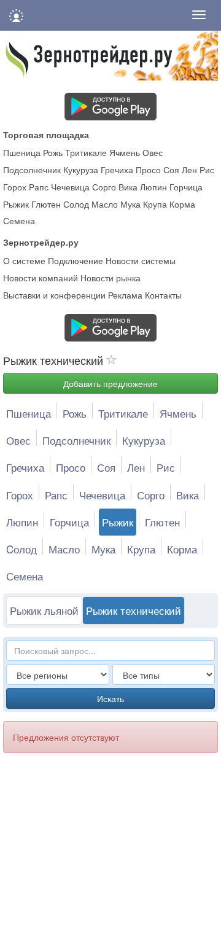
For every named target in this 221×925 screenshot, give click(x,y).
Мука (130, 204)
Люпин (153, 187)
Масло (104, 204)
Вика (128, 187)
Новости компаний (40, 277)
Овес (152, 152)
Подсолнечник (32, 169)
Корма (182, 204)
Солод (76, 204)
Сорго (104, 187)
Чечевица (70, 187)
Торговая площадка (46, 134)
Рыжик (16, 204)
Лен (189, 169)
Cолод (21, 548)
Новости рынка (110, 277)
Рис (207, 169)
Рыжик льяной (44, 610)
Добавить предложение (110, 383)
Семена (19, 220)
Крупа (155, 204)
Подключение (75, 260)
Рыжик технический (133, 610)
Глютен (46, 204)
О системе (24, 260)
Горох (14, 187)
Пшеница (22, 152)
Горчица (186, 187)
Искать (110, 698)
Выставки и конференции (54, 295)
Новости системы (141, 260)
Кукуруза (80, 169)
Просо (148, 169)
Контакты (163, 295)
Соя (171, 169)
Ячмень (124, 152)
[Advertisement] (103, 846)
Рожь (53, 152)
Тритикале (86, 152)
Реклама (125, 295)
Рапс (38, 187)
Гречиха (117, 169)
